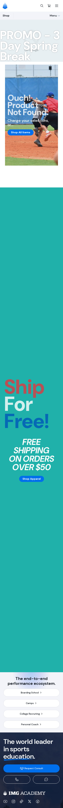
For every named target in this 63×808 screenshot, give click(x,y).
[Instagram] (13, 801)
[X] (30, 801)
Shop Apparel (32, 479)
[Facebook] (38, 801)
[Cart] (49, 5)
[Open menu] (56, 5)
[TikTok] (21, 801)
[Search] (42, 5)
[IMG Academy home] (6, 5)
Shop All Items (20, 132)
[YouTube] (5, 801)
